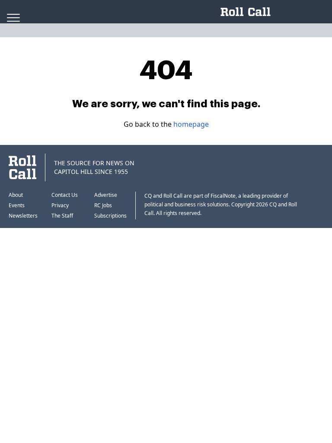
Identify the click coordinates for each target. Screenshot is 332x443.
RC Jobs (103, 205)
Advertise (105, 195)
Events (17, 205)
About (16, 195)
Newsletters (23, 215)
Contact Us (64, 195)
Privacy (60, 205)
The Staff (62, 215)
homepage (191, 124)
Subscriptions (110, 215)
